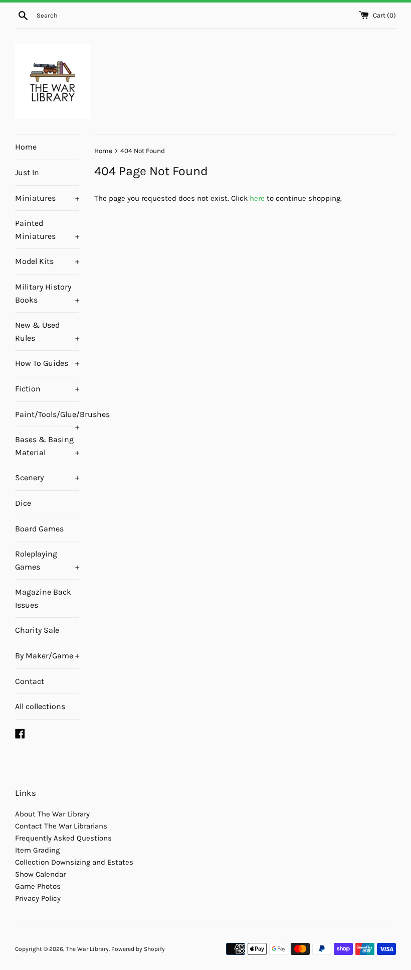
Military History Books (47, 293)
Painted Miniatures (47, 229)
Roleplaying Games (47, 560)
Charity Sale (37, 630)
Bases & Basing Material (47, 446)
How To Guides (47, 363)
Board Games (39, 528)
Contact (29, 681)
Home (26, 147)
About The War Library (52, 813)
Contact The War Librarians (61, 825)
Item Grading (37, 850)
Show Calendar (40, 874)
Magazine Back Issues (43, 598)
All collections (40, 706)
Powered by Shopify (138, 948)
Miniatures (47, 198)
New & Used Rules (47, 331)
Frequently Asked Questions (63, 838)
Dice (23, 503)
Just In (27, 172)
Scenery (47, 477)
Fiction (47, 388)
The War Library (87, 948)
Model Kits (47, 261)
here (257, 198)
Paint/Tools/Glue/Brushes (47, 418)
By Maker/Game (47, 655)
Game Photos (38, 886)
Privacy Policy (38, 898)
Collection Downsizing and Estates (74, 862)
